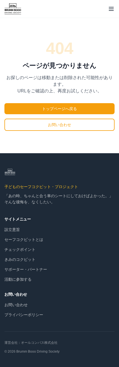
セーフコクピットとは (23, 239)
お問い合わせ (59, 125)
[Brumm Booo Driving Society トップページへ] (12, 8)
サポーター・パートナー (25, 269)
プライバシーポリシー (23, 315)
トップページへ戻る (59, 108)
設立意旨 (12, 229)
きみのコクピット (19, 259)
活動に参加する (18, 279)
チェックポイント (19, 249)
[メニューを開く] (111, 8)
